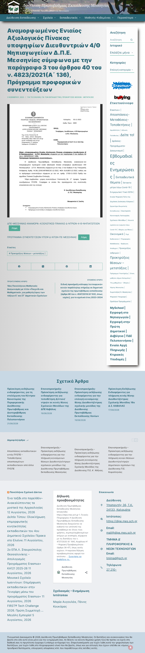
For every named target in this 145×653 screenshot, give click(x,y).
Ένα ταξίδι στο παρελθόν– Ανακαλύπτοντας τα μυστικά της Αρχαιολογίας (25, 503)
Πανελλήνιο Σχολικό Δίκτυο (26, 492)
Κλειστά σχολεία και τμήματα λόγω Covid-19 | (122, 225)
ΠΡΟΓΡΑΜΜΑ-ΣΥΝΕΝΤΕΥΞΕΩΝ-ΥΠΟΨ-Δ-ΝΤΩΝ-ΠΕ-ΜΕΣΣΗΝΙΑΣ (42, 237)
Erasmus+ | (115, 110)
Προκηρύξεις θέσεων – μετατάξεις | (27, 253)
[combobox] (119, 40)
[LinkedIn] (91, 266)
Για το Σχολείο (34, 97)
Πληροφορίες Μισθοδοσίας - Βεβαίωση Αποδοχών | (120, 243)
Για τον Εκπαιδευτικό (51, 97)
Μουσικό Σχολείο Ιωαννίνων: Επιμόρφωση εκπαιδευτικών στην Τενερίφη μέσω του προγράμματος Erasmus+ (24, 587)
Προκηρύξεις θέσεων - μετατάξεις (78, 97)
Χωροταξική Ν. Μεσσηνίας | (121, 292)
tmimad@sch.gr (116, 558)
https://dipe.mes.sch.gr (121, 521)
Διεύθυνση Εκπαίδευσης (21, 17)
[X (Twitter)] (43, 266)
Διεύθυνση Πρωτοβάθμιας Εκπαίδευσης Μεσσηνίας (66, 5)
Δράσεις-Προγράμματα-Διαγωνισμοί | (117, 146)
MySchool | (117, 308)
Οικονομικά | (117, 234)
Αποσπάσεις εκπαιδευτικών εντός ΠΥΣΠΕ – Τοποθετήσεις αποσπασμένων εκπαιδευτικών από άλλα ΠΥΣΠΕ (21, 460)
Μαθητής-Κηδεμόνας (98, 17)
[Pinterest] (67, 266)
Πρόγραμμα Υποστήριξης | (119, 273)
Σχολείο (48, 17)
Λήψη (14, 228)
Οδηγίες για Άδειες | (125, 230)
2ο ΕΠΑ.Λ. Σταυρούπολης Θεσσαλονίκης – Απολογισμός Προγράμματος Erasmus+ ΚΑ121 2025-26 (24, 559)
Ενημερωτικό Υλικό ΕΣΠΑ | (122, 192)
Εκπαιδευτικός (69, 17)
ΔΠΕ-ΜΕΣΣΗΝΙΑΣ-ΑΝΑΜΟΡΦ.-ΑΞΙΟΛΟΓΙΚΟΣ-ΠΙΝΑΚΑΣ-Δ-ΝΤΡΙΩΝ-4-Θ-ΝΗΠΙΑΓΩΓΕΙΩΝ (53, 223)
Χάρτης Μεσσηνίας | (117, 287)
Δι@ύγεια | (117, 336)
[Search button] (131, 39)
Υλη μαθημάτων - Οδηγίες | (120, 283)
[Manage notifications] (130, 647)
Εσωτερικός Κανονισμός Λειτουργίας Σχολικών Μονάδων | (120, 215)
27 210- (111, 569)
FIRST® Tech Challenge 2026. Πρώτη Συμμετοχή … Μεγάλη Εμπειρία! (25, 610)
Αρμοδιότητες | (115, 130)
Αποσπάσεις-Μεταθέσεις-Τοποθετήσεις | (121, 120)
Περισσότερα (125, 17)
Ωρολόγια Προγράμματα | (120, 301)
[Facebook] (19, 266)
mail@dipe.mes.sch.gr (121, 532)
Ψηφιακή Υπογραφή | (118, 297)
